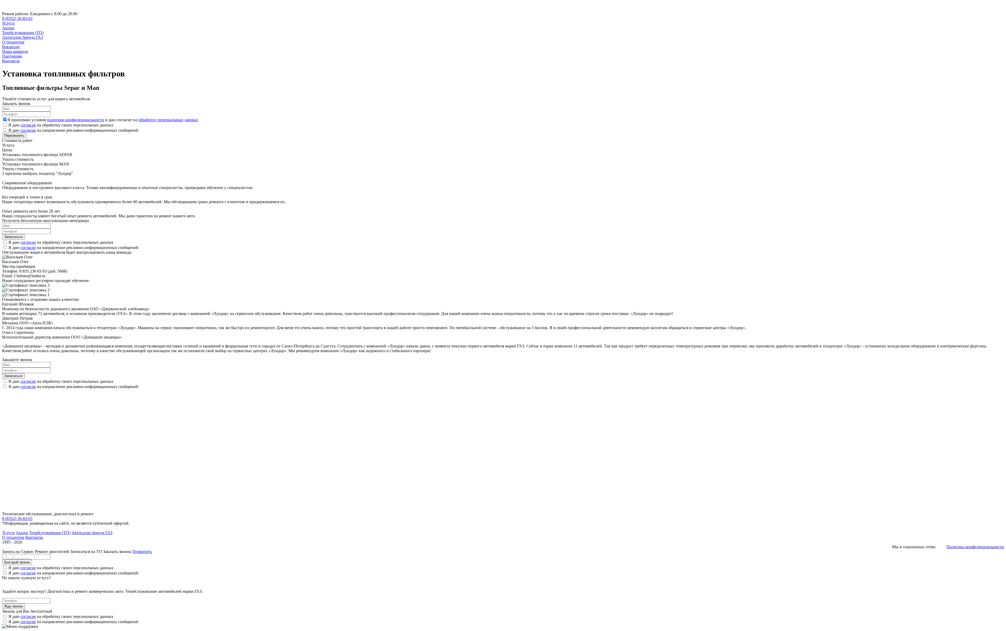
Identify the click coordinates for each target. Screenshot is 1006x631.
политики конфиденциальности (75, 120)
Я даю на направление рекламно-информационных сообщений (73, 130)
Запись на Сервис (18, 551)
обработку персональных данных (168, 120)
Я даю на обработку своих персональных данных (60, 125)
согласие (28, 125)
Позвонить (142, 551)
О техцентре (13, 42)
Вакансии (11, 47)
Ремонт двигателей (52, 551)
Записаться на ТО (86, 551)
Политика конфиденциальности (975, 547)
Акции (8, 28)
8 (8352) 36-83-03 (17, 18)
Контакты (11, 61)
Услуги (8, 23)
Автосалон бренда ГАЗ (22, 37)
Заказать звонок (117, 551)
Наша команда (15, 51)
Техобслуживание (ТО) (22, 32)
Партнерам (12, 56)
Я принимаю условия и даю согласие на (102, 120)
